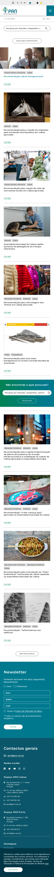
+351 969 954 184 (13, 800)
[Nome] (27, 693)
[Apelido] (27, 699)
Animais (8, 126)
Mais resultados (27, 654)
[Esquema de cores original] (30, 3)
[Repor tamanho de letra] (21, 2)
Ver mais (7, 84)
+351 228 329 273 (13, 829)
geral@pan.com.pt (16, 755)
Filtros (48, 19)
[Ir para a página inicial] (10, 10)
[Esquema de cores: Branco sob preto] (37, 3)
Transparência (16, 355)
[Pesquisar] (46, 28)
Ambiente (26, 299)
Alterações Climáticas (13, 299)
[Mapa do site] (13, 2)
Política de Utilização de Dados (28, 711)
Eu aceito (13, 870)
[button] (50, 10)
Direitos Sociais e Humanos (15, 73)
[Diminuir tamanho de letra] (18, 2)
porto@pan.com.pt (14, 833)
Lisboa (29, 73)
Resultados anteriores (27, 41)
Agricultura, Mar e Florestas (15, 565)
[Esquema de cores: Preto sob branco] (34, 3)
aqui (47, 863)
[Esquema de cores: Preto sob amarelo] (41, 3)
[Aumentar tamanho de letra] (25, 2)
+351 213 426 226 (13, 796)
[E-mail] (27, 706)
